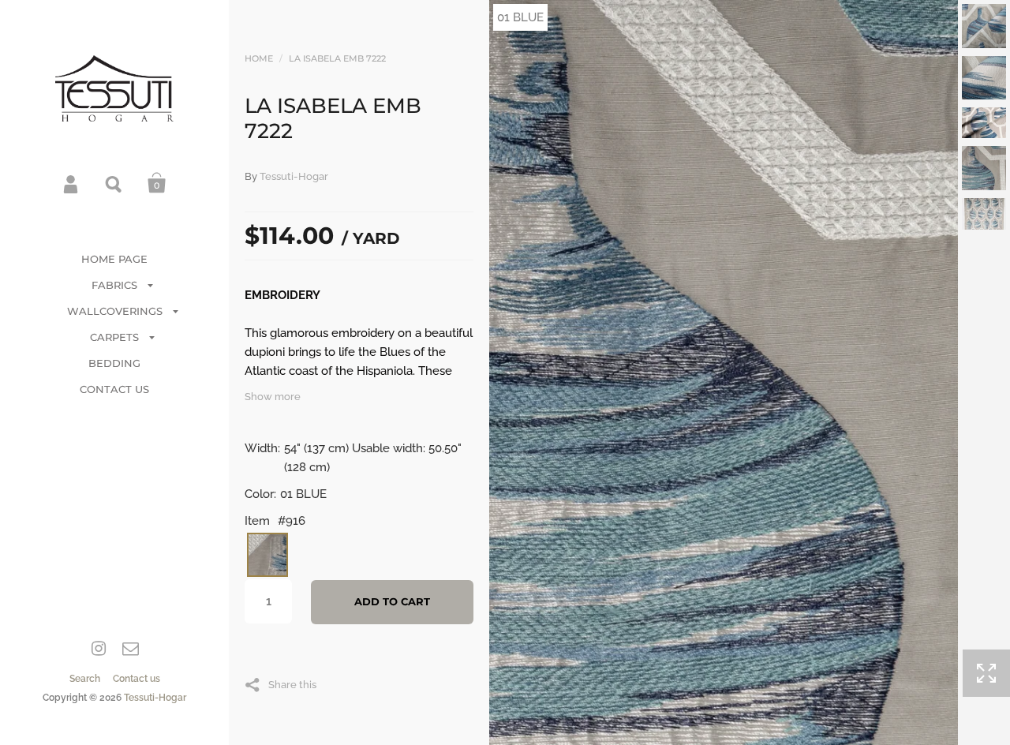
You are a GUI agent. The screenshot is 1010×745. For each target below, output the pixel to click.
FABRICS (114, 285)
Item (257, 521)
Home (259, 58)
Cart (157, 183)
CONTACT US (114, 389)
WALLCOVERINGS (115, 311)
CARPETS (114, 337)
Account (72, 183)
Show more (273, 396)
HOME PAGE (114, 259)
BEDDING (114, 363)
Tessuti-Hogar (155, 697)
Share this (292, 684)
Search (114, 183)
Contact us (136, 678)
